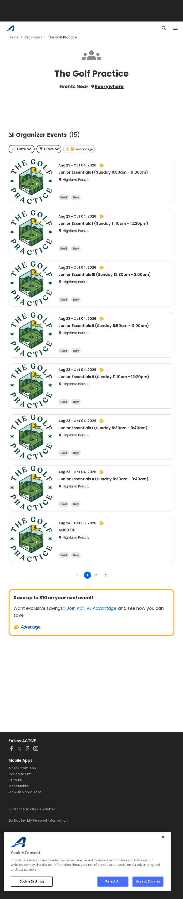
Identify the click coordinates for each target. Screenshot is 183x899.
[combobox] (22, 149)
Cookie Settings (32, 881)
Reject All (112, 881)
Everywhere (109, 86)
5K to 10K (16, 780)
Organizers (33, 37)
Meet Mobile (19, 786)
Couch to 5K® (20, 774)
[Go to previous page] (77, 575)
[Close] (163, 837)
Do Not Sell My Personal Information (38, 820)
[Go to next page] (105, 575)
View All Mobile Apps (25, 792)
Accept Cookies (148, 881)
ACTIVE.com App (22, 768)
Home (14, 37)
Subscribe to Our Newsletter (32, 809)
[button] (48, 149)
